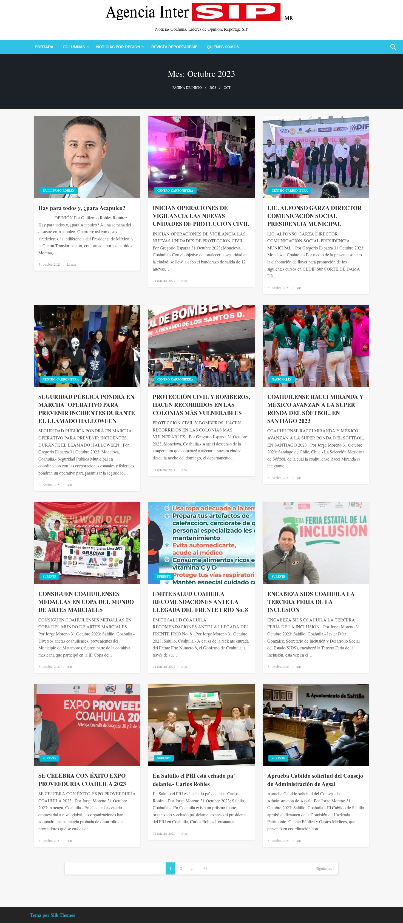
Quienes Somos (223, 47)
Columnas (74, 47)
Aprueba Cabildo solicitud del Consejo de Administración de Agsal (315, 780)
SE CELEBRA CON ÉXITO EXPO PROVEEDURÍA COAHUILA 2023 (82, 780)
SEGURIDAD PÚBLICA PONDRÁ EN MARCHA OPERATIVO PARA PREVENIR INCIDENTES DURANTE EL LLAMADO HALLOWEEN (86, 409)
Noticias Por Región (118, 47)
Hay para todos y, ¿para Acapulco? (82, 208)
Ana (184, 280)
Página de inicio (187, 87)
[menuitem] (44, 47)
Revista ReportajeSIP (174, 47)
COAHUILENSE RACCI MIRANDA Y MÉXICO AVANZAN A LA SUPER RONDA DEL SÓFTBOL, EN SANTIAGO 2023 (315, 409)
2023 (212, 87)
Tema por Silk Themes (52, 914)
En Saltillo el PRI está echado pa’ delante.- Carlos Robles (194, 780)
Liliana (71, 264)
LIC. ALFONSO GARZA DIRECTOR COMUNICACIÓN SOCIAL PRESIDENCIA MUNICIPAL (314, 216)
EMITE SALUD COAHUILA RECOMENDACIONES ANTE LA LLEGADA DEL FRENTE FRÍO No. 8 (200, 602)
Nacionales (281, 379)
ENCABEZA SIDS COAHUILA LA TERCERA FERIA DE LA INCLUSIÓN (311, 602)
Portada (44, 47)
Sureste (49, 576)
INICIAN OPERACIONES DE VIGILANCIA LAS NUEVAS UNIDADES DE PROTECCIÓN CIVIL (201, 216)
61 (205, 868)
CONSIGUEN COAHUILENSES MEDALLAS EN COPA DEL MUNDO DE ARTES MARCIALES (86, 602)
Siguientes (324, 868)
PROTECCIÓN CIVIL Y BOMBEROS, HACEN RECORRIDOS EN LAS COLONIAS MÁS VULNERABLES (201, 405)
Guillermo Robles (59, 190)
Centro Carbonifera (175, 190)
